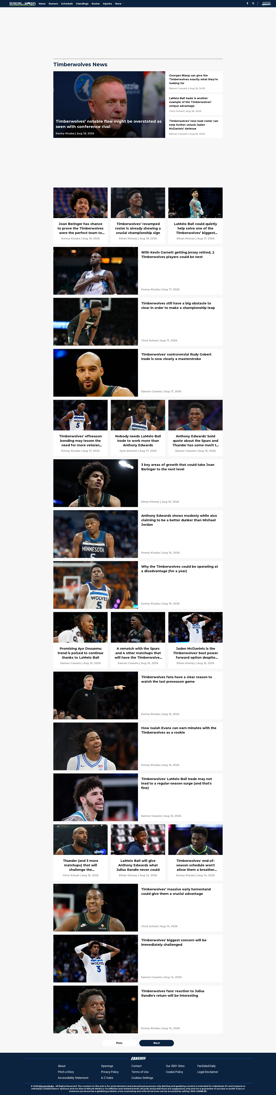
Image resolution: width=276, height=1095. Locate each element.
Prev (119, 1043)
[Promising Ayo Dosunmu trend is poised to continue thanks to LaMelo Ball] (80, 640)
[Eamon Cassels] (178, 88)
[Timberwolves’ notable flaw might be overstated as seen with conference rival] (109, 104)
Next (156, 1043)
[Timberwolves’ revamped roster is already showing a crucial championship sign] (138, 216)
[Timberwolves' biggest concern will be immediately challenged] (138, 958)
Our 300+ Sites (175, 1066)
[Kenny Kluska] (65, 133)
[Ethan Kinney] (128, 239)
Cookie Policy (174, 1072)
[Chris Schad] (176, 111)
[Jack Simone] (128, 451)
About (61, 1066)
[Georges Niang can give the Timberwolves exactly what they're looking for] (194, 82)
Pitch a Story (66, 1072)
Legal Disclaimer (207, 1072)
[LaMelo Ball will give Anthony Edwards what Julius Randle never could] (138, 852)
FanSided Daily (206, 1066)
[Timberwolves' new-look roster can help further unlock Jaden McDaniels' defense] (194, 127)
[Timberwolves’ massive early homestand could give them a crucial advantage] (138, 908)
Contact (136, 1066)
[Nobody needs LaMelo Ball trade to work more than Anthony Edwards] (138, 428)
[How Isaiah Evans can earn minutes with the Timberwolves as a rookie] (138, 746)
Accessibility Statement (73, 1077)
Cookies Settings (142, 1077)
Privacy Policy (110, 1072)
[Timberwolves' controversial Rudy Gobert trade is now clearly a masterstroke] (138, 373)
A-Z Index (107, 1077)
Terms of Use (140, 1072)
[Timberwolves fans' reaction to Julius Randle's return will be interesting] (138, 1009)
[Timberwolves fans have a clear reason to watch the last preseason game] (138, 695)
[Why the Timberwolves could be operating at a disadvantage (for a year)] (138, 585)
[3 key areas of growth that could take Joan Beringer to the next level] (138, 483)
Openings (107, 1066)
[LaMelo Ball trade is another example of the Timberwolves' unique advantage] (194, 104)
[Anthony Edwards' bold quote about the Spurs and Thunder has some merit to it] (195, 428)
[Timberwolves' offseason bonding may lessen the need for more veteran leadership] (80, 428)
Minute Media (46, 1086)
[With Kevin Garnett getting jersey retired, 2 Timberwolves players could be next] (138, 271)
